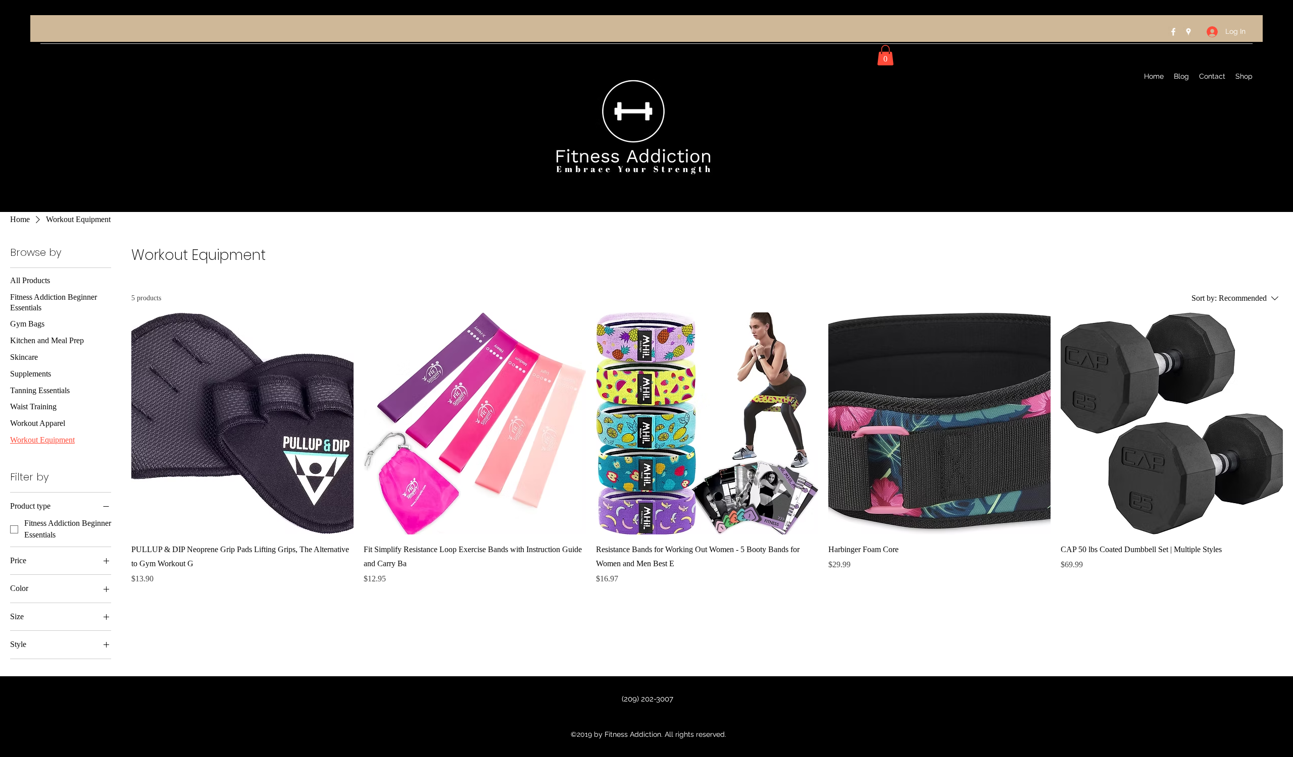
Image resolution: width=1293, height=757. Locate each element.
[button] (885, 55)
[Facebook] (1173, 32)
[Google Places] (1188, 32)
